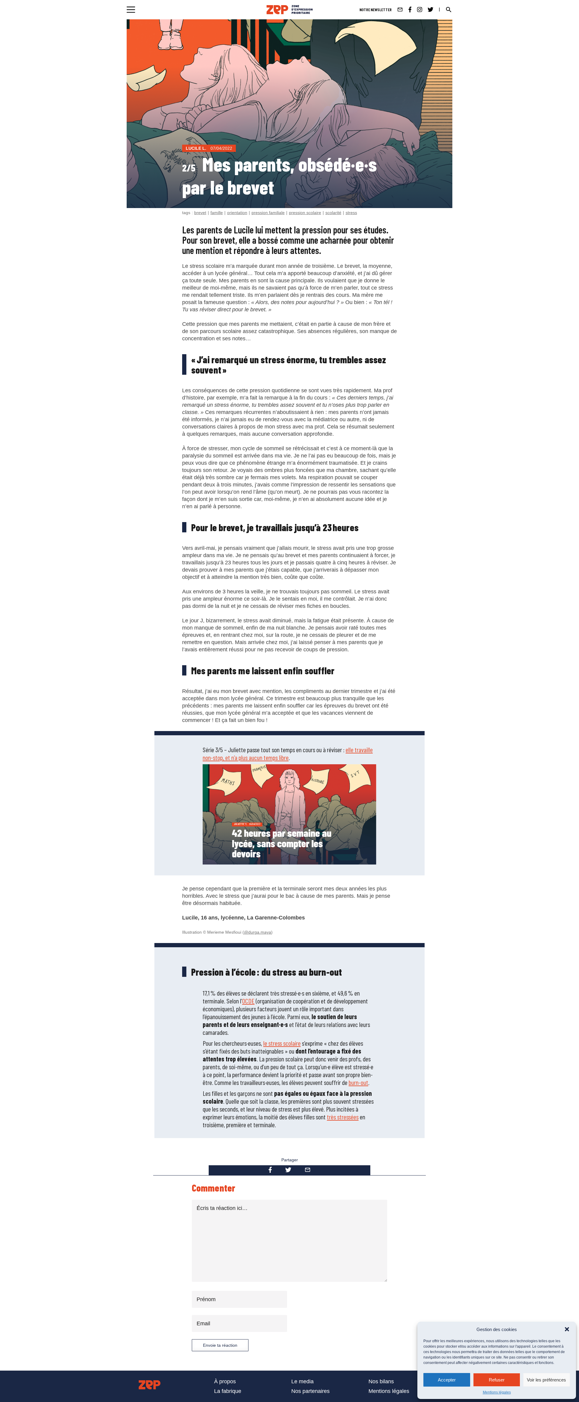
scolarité (333, 212)
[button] (567, 1329)
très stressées (343, 1117)
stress (351, 212)
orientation (237, 212)
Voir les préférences (546, 1379)
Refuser (497, 1379)
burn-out (358, 1082)
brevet (200, 212)
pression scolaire (305, 212)
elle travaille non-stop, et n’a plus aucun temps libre (288, 753)
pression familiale (268, 212)
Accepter (447, 1379)
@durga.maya (257, 932)
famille (216, 212)
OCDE (248, 1001)
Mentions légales (497, 1392)
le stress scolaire (282, 1043)
